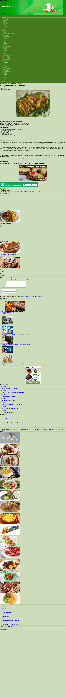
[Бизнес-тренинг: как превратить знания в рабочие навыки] (7, 323)
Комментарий (3, 287)
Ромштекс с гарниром (5, 223)
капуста (11, 429)
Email (1, 290)
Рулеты (5, 40)
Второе (3, 30)
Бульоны (6, 26)
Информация (6, 16)
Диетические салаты (8, 55)
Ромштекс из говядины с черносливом (9, 238)
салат (55, 429)
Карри (5, 45)
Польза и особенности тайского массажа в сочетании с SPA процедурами (16, 344)
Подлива (6, 47)
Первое (3, 17)
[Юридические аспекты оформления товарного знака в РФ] (7, 353)
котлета (16, 429)
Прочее (3, 76)
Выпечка (4, 60)
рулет (52, 429)
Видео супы (6, 29)
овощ (40, 429)
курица (28, 429)
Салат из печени (7, 56)
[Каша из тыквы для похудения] (10, 523)
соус (61, 429)
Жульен (5, 43)
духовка (8, 429)
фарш (63, 429)
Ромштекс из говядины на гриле (8, 312)
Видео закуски (7, 71)
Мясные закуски (7, 68)
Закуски (4, 67)
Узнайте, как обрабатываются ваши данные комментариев (32, 296)
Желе (5, 65)
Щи (4, 21)
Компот (5, 74)
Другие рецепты (7, 28)
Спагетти (6, 41)
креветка (22, 429)
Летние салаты (7, 54)
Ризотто (5, 38)
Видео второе (6, 48)
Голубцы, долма (7, 37)
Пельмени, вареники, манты (9, 33)
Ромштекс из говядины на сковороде (9, 269)
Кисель (5, 73)
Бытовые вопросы (7, 77)
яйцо (6, 430)
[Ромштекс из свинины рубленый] (10, 252)
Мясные (5, 31)
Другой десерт (7, 66)
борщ (0, 429)
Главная (1, 83)
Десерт (3, 64)
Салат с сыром (7, 58)
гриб (6, 429)
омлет (44, 429)
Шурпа (5, 25)
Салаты (3, 49)
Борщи (5, 20)
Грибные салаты (7, 52)
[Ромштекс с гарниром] (10, 221)
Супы (5, 18)
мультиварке (35, 429)
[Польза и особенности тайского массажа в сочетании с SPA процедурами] (7, 343)
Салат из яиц (6, 57)
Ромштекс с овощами (5, 207)
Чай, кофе (6, 75)
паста (46, 429)
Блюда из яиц (6, 36)
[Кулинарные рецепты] (7, 10)
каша (13, 429)
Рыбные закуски (7, 69)
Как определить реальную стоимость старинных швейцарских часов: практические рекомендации (20, 363)
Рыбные (5, 32)
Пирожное (6, 61)
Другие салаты (7, 59)
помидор (6, 188)
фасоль (1, 430)
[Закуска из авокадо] (8, 546)
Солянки (5, 23)
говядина (3, 429)
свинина (59, 429)
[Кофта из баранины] (10, 454)
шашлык (3, 430)
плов (47, 429)
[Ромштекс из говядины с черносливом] (8, 236)
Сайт (1, 292)
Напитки (4, 72)
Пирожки (6, 62)
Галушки (5, 44)
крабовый (19, 429)
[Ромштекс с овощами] (7, 205)
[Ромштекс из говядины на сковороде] (10, 267)
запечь (1, 188)
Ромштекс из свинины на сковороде (9, 273)
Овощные (6, 35)
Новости (5, 79)
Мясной (5, 50)
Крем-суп (6, 19)
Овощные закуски (7, 70)
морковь (32, 429)
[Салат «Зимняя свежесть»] (10, 500)
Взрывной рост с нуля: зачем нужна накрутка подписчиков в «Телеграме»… (16, 334)
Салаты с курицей (7, 53)
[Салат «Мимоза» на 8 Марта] (10, 477)
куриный (25, 429)
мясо (4, 188)
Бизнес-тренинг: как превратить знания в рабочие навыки (13, 324)
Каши (5, 42)
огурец (42, 429)
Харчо (5, 24)
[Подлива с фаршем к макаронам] (10, 569)
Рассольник (6, 22)
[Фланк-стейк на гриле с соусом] (10, 592)
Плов (5, 34)
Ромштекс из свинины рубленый (8, 254)
